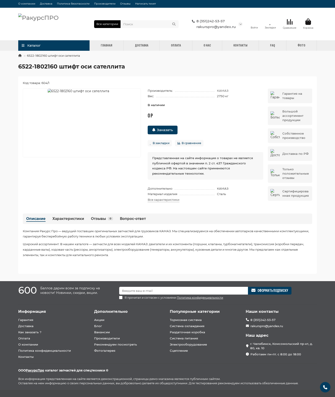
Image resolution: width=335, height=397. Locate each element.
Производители (105, 3)
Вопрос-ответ (133, 218)
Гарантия (25, 320)
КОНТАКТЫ (240, 45)
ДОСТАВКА (141, 45)
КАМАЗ (222, 90)
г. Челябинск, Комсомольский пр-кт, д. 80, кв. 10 (281, 346)
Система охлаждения (187, 326)
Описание (36, 218)
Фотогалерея (104, 350)
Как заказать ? (29, 332)
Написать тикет (145, 3)
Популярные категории (195, 311)
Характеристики (68, 218)
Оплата (24, 338)
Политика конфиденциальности (44, 350)
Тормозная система (186, 320)
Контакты (26, 357)
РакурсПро (35, 370)
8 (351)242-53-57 (210, 21)
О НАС (207, 45)
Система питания (184, 338)
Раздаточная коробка (187, 332)
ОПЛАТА (176, 45)
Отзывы (125, 3)
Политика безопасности (73, 3)
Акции (99, 320)
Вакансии (102, 332)
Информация (32, 311)
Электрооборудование (188, 344)
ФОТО (301, 45)
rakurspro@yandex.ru (216, 27)
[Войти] (254, 22)
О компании (26, 3)
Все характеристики (163, 199)
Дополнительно (111, 311)
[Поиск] (173, 24)
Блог (98, 326)
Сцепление (179, 350)
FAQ (272, 45)
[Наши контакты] (325, 387)
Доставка (46, 3)
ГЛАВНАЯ (106, 45)
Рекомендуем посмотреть (115, 344)
